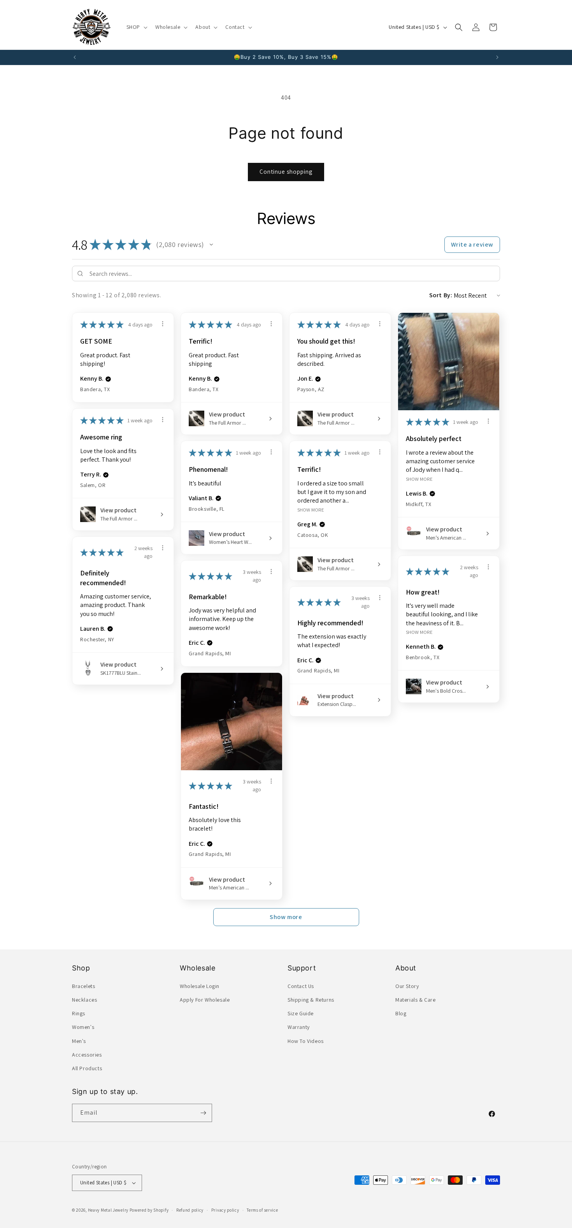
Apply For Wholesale (205, 999)
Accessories (87, 1054)
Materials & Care (415, 999)
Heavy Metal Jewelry (108, 1210)
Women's (83, 1026)
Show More (419, 479)
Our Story (407, 986)
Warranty (299, 1026)
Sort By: (441, 295)
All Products (87, 1068)
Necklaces (84, 999)
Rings (78, 1013)
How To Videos (306, 1041)
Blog (400, 1013)
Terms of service (262, 1210)
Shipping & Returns (311, 999)
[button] (136, 27)
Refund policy (190, 1210)
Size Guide (301, 1013)
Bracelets (83, 986)
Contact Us (301, 986)
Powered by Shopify (149, 1210)
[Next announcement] (497, 57)
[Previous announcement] (74, 57)
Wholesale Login (199, 986)
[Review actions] (162, 323)
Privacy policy (225, 1210)
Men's (79, 1041)
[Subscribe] (203, 1113)
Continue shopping (286, 171)
